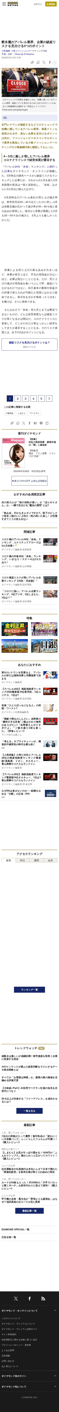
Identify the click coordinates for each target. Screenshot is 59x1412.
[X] (16, 1299)
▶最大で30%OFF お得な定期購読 (29, 480)
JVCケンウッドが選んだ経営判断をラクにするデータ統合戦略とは (29, 1068)
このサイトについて (11, 1318)
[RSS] (43, 1299)
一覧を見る (29, 1110)
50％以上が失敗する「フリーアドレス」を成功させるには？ (29, 1100)
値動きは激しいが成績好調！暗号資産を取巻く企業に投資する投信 (29, 1057)
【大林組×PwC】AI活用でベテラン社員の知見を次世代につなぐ (29, 1089)
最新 (8, 860)
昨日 (22, 860)
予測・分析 (7, 53)
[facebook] (29, 1299)
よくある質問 (8, 1350)
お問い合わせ (8, 1360)
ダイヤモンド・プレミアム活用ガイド (19, 1328)
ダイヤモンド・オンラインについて (20, 1310)
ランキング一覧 (29, 989)
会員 (50, 860)
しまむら (21, 413)
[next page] (49, 398)
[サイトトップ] (13, 4)
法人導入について (10, 1366)
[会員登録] (51, 4)
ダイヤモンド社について (14, 1386)
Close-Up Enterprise (24, 53)
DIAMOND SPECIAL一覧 (15, 1229)
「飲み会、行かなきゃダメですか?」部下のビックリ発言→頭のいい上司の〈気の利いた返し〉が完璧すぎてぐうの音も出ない (29, 516)
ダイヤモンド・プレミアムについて (18, 1323)
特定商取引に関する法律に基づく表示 (19, 1339)
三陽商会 (9, 413)
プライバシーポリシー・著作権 (16, 1344)
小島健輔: (24, 50)
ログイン (38, 4)
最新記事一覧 (29, 1210)
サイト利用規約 (9, 1334)
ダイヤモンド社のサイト (14, 1375)
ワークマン (34, 413)
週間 (36, 860)
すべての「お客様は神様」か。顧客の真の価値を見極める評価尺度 (29, 1079)
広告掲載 (6, 1355)
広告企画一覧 (9, 1237)
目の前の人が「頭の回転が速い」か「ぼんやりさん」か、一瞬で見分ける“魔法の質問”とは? (29, 503)
